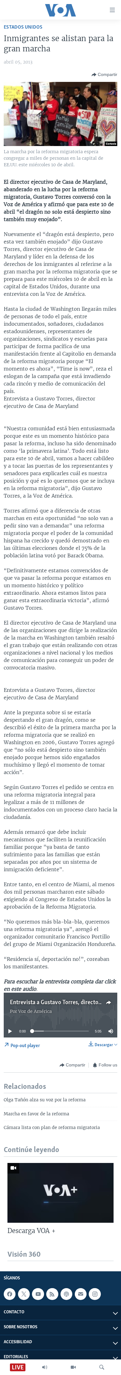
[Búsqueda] (101, 1367)
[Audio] (44, 1367)
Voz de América (35, 1011)
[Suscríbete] (81, 1294)
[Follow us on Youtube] (38, 1294)
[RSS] (52, 1294)
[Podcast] (66, 1294)
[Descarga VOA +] (60, 1193)
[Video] (73, 1367)
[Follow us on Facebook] (10, 1294)
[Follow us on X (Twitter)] (24, 1294)
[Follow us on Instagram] (95, 1294)
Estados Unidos (23, 27)
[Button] (104, 74)
